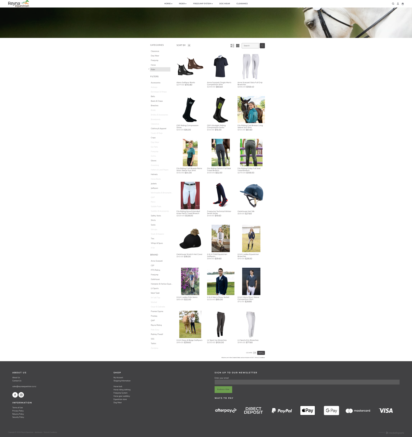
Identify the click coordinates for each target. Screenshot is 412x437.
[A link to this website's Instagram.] (21, 395)
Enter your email (222, 378)
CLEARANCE (242, 3)
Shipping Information (122, 380)
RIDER (182, 3)
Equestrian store (120, 399)
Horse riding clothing (122, 389)
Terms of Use (17, 407)
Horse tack (118, 386)
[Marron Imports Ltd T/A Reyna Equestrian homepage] (47, 4)
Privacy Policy (18, 411)
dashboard (38, 432)
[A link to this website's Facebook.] (15, 395)
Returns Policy (18, 414)
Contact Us (16, 380)
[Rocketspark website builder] (391, 433)
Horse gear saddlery (122, 396)
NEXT (261, 353)
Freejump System (120, 393)
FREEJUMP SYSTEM (202, 3)
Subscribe (223, 389)
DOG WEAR (224, 3)
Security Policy (18, 417)
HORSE (167, 3)
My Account (118, 377)
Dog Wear (118, 402)
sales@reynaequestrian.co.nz (24, 386)
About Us (16, 377)
